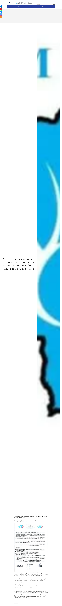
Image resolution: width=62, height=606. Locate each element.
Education (14, 6)
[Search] (54, 4)
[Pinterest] (1, 9)
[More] (1, 17)
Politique (26, 6)
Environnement (35, 6)
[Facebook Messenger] (1, 12)
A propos (40, 1)
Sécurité (9, 6)
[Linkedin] (1, 7)
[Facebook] (1, 5)
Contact (45, 1)
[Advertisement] (31, 15)
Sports (45, 6)
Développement (20, 6)
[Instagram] (1, 15)
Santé (31, 6)
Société (41, 6)
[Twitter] (1, 14)
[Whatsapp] (1, 10)
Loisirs (49, 6)
